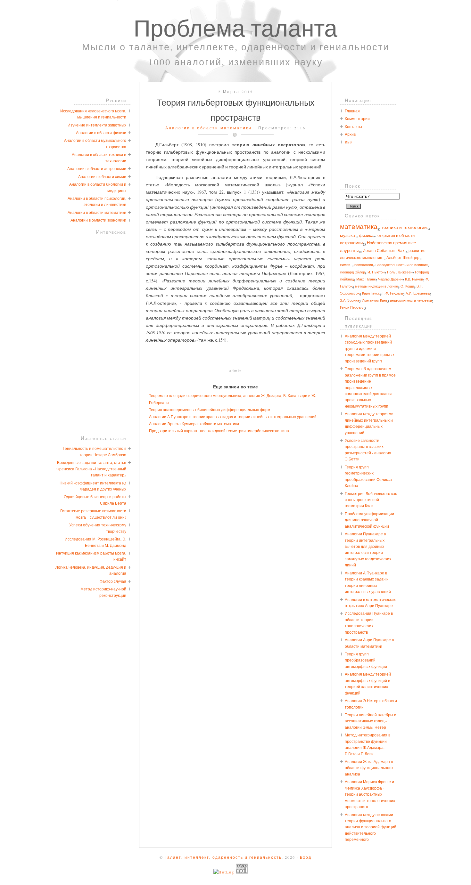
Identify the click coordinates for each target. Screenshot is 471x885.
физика (366, 235)
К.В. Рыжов (414, 279)
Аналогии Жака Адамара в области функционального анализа (369, 767)
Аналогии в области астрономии (96, 168)
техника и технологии (404, 227)
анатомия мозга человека (411, 300)
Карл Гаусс (371, 293)
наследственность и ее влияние (402, 264)
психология (363, 264)
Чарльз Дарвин (390, 279)
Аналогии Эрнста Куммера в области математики (194, 423)
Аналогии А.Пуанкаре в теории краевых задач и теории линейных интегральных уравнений (233, 416)
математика (358, 226)
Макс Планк (366, 279)
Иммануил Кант (374, 300)
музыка (347, 235)
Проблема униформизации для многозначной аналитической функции (369, 520)
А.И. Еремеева (418, 293)
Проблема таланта (235, 27)
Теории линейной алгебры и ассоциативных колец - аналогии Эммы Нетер (370, 721)
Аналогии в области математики (208, 127)
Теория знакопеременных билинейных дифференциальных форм (209, 409)
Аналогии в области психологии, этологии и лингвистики (97, 201)
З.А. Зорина (349, 300)
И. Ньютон (376, 272)
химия (345, 264)
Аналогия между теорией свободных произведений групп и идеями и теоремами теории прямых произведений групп (369, 348)
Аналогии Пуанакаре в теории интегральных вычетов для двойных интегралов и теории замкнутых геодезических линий (368, 549)
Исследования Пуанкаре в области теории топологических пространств (369, 622)
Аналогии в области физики (101, 132)
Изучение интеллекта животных (97, 124)
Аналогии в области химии (102, 176)
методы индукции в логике (376, 286)
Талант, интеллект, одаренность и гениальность (223, 857)
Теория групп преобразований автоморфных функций (366, 660)
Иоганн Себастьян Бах (383, 250)
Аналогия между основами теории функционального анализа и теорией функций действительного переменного (370, 827)
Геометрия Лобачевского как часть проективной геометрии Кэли (371, 499)
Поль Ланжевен (399, 272)
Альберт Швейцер (402, 257)
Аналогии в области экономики (98, 220)
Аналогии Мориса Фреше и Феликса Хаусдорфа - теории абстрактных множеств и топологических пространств (370, 794)
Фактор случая (113, 581)
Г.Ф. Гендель (393, 293)
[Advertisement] (235, 358)
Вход (305, 857)
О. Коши (407, 286)
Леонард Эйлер (352, 272)
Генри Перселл (352, 307)
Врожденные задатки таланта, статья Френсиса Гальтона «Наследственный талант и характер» (91, 468)
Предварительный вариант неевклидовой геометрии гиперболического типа (219, 430)
